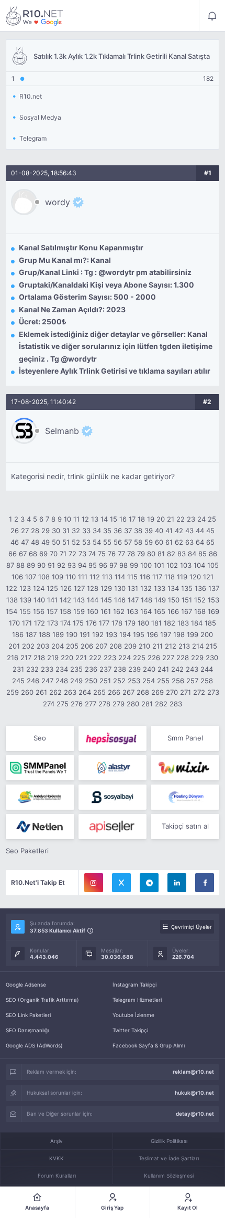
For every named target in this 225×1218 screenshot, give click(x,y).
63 (189, 542)
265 (99, 692)
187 (31, 634)
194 (125, 634)
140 (39, 600)
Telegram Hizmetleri (137, 1000)
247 (47, 680)
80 (151, 553)
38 (138, 530)
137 (213, 588)
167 (186, 611)
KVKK (56, 1158)
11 (76, 519)
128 (92, 588)
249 (76, 680)
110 (70, 577)
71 (63, 553)
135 (187, 588)
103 (186, 565)
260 (27, 692)
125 (52, 588)
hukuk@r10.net (194, 1092)
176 (91, 623)
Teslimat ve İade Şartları (169, 1158)
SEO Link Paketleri (28, 1015)
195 (138, 634)
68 (33, 553)
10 (67, 519)
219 (53, 657)
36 (118, 530)
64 (200, 542)
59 (148, 542)
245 (18, 680)
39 (148, 530)
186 (18, 634)
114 (120, 577)
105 (213, 565)
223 (110, 657)
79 (141, 553)
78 (131, 553)
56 (118, 542)
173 (52, 623)
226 (154, 657)
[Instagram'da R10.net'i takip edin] (93, 882)
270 (172, 692)
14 (104, 519)
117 (157, 577)
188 (44, 634)
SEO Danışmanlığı (27, 1030)
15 (113, 519)
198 (179, 634)
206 (87, 646)
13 (94, 519)
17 (132, 519)
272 (199, 692)
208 (115, 646)
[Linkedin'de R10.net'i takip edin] (176, 882)
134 (173, 588)
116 (145, 577)
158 (65, 611)
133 (159, 588)
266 (114, 692)
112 (94, 577)
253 (134, 680)
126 (66, 588)
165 (159, 611)
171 (27, 623)
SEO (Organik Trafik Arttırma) (42, 1000)
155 (25, 611)
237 (105, 669)
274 (48, 704)
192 (98, 634)
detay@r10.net (195, 1113)
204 (57, 646)
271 (185, 692)
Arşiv (56, 1141)
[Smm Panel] (112, 738)
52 (76, 542)
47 (25, 542)
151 (187, 600)
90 (41, 565)
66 (12, 553)
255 (163, 680)
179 (130, 623)
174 (65, 623)
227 (168, 657)
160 (92, 611)
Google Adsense (26, 984)
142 (65, 600)
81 (161, 553)
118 (169, 577)
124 (38, 588)
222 (95, 657)
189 (58, 634)
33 (86, 530)
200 (206, 634)
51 (66, 542)
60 (159, 542)
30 (56, 530)
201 (14, 646)
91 (51, 565)
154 (11, 611)
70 (54, 553)
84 (192, 553)
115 (132, 577)
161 (105, 611)
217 (25, 657)
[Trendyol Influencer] (185, 767)
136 (200, 588)
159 (79, 611)
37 (128, 530)
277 (90, 704)
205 (72, 646)
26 (14, 530)
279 (119, 704)
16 (123, 519)
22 (180, 519)
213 (184, 646)
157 (52, 611)
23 (191, 519)
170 (14, 623)
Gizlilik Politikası (169, 1141)
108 (44, 577)
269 (157, 692)
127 (79, 588)
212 (170, 646)
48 (35, 542)
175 (78, 623)
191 (85, 634)
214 (198, 646)
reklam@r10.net (193, 1071)
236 (91, 669)
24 (201, 519)
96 (103, 565)
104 (199, 565)
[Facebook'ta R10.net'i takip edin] (204, 882)
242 (177, 669)
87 (10, 565)
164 (146, 611)
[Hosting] (112, 767)
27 (25, 530)
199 (192, 634)
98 (123, 565)
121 (208, 577)
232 (32, 669)
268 (143, 692)
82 (171, 553)
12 (85, 519)
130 (120, 588)
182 (169, 623)
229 (197, 657)
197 (165, 634)
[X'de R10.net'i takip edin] (121, 882)
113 (107, 577)
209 (130, 646)
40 (159, 530)
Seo (39, 738)
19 (150, 519)
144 (92, 600)
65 (210, 542)
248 (61, 680)
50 (56, 542)
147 (133, 600)
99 (134, 565)
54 (97, 542)
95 (92, 565)
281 (147, 704)
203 (43, 646)
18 (141, 519)
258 (206, 680)
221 (81, 657)
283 (176, 704)
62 (179, 542)
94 (82, 565)
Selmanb (62, 431)
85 (202, 553)
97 (113, 565)
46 (14, 542)
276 (77, 704)
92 (61, 565)
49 (45, 542)
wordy (57, 202)
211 (157, 646)
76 (112, 553)
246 (33, 680)
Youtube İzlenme (133, 1015)
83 (181, 553)
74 (92, 553)
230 (212, 657)
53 (86, 542)
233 (47, 669)
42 (179, 530)
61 (169, 542)
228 (182, 657)
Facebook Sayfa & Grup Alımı (149, 1045)
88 (20, 565)
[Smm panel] (40, 767)
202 (28, 646)
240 (149, 669)
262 (55, 692)
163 (132, 611)
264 (84, 692)
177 (104, 623)
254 (148, 680)
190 (71, 634)
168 (200, 611)
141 (52, 600)
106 (17, 577)
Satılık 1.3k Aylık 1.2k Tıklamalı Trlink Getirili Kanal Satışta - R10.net (34, 15)
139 (25, 600)
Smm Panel (185, 738)
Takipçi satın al (185, 826)
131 (133, 588)
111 (82, 577)
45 (210, 530)
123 (25, 588)
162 (119, 611)
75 (102, 553)
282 (161, 704)
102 (172, 565)
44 (200, 530)
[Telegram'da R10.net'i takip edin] (149, 882)
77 (121, 553)
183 (183, 623)
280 (133, 704)
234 (61, 669)
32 (76, 530)
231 (18, 669)
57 (128, 542)
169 (213, 611)
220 (67, 657)
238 (120, 669)
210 (144, 646)
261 (41, 692)
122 (11, 588)
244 (206, 669)
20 (160, 519)
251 (105, 680)
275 (63, 704)
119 (182, 577)
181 (156, 623)
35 (107, 530)
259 (12, 692)
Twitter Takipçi (130, 1030)
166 (173, 611)
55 (107, 542)
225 (139, 657)
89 (31, 565)
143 (79, 600)
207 (101, 646)
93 (72, 565)
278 (104, 704)
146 (120, 600)
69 (43, 553)
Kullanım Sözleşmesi (169, 1175)
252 (119, 680)
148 (146, 600)
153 (213, 600)
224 (124, 657)
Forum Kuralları (57, 1175)
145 (106, 600)
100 (146, 565)
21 (170, 519)
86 (213, 553)
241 (163, 669)
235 (76, 669)
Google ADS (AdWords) (34, 1045)
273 (213, 692)
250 (91, 680)
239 (134, 669)
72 (72, 553)
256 (178, 680)
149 (160, 600)
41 (169, 530)
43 (189, 530)
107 (30, 577)
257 (192, 680)
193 (111, 634)
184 (197, 623)
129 (106, 588)
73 (82, 553)
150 (173, 600)
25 (212, 519)
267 (128, 692)
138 (12, 600)
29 (45, 530)
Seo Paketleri (27, 850)
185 (210, 623)
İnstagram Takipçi (134, 984)
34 (97, 530)
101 (159, 565)
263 (70, 692)
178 (116, 623)
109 (57, 577)
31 (66, 530)
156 (38, 611)
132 (146, 588)
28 (35, 530)
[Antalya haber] (40, 797)
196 (152, 634)
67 (23, 553)
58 (138, 542)
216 (12, 657)
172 (39, 623)
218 (39, 657)
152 (200, 600)
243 (192, 669)
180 (143, 623)
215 (211, 646)
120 (195, 577)
